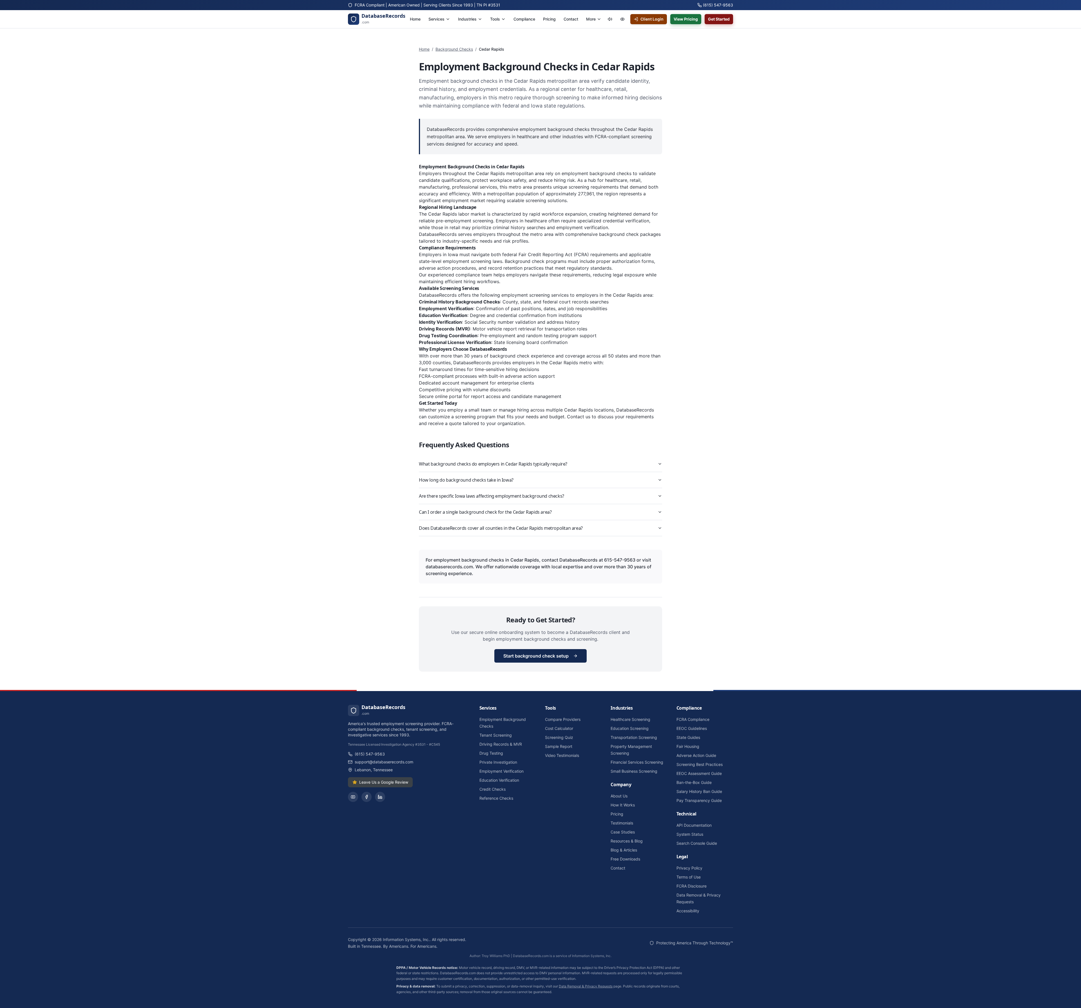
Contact (618, 868)
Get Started (719, 19)
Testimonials (622, 823)
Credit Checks (492, 789)
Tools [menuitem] (495, 19)
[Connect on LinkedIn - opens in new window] (380, 797)
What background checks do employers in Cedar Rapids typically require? (493, 464)
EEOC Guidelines (691, 728)
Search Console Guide (696, 843)
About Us (619, 796)
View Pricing (686, 19)
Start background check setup (536, 656)
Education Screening (630, 728)
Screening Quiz (559, 737)
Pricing (617, 814)
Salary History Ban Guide (699, 791)
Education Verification (499, 780)
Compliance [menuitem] (524, 19)
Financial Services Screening (637, 762)
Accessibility (687, 910)
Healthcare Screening (630, 719)
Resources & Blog (627, 841)
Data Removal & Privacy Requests (586, 986)
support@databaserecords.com (384, 761)
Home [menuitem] (415, 19)
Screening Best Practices (699, 764)
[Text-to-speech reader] (610, 19)
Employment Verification (501, 771)
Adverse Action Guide (696, 755)
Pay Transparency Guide (699, 800)
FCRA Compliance (692, 719)
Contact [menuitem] (571, 19)
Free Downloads (625, 859)
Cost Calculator (559, 728)
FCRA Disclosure (691, 886)
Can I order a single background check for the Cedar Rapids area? (485, 512)
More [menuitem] (591, 19)
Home (424, 49)
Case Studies (623, 832)
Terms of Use (688, 877)
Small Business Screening (634, 771)
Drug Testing (491, 753)
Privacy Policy (689, 868)
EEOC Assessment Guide (699, 773)
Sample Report (558, 746)
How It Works (623, 805)
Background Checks (454, 49)
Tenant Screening (495, 735)
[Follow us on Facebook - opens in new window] (366, 797)
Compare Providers (562, 719)
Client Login (652, 19)
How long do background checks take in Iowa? (466, 480)
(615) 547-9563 (370, 754)
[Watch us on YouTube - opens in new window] (353, 797)
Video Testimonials (562, 755)
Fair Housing (687, 746)
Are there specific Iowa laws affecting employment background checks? (491, 496)
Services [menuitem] (436, 19)
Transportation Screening (634, 737)
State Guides (688, 737)
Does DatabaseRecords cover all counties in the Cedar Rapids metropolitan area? (501, 528)
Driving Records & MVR (500, 744)
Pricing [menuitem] (549, 19)
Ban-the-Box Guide (694, 782)
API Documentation (694, 825)
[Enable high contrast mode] (622, 19)
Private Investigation (498, 762)
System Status (689, 834)
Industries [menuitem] (467, 19)
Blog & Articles (624, 850)
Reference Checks (496, 798)
